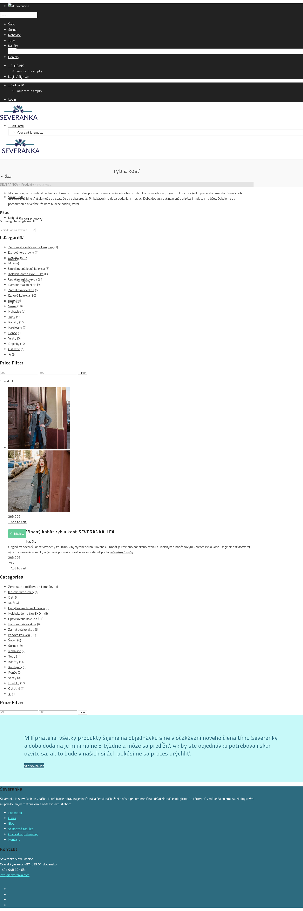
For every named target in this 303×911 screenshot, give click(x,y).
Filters (4, 212)
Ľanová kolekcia (19, 295)
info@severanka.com (14, 874)
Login (12, 99)
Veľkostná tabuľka (20, 828)
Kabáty (13, 322)
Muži (11, 263)
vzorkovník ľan (34, 765)
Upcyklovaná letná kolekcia (26, 268)
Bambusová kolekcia (22, 284)
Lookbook (15, 812)
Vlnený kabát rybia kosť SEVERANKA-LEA (70, 531)
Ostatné (14, 348)
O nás (12, 818)
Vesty (12, 338)
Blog (11, 823)
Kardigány (23, 51)
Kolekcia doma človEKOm (25, 273)
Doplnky (13, 343)
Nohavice (14, 311)
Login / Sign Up (18, 76)
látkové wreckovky (21, 252)
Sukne (12, 306)
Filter (83, 372)
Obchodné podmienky (23, 834)
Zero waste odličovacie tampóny (31, 247)
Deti (11, 257)
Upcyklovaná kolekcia (22, 279)
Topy (11, 316)
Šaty (11, 300)
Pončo (12, 332)
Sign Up (22, 257)
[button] (17, 521)
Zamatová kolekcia (21, 290)
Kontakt (14, 839)
